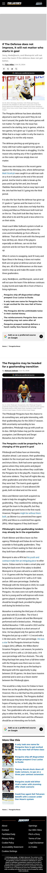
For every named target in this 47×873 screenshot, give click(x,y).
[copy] (16, 68)
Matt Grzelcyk (8, 173)
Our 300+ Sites (35, 830)
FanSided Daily (8, 834)
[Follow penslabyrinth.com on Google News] (41, 336)
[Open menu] (3, 3)
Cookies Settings (9, 851)
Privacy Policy (8, 838)
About (4, 825)
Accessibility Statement (12, 847)
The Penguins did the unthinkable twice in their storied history (23, 312)
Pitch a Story (34, 834)
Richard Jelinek (11, 371)
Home (4, 346)
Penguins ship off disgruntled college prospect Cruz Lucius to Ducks (22, 296)
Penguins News (14, 346)
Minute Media (13, 857)
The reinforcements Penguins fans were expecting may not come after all (23, 318)
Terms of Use (35, 838)
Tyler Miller (9, 65)
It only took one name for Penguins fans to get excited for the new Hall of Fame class (23, 304)
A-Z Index (33, 847)
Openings (33, 825)
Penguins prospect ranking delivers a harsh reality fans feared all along (22, 325)
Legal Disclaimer (36, 843)
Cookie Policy (8, 843)
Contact (5, 830)
